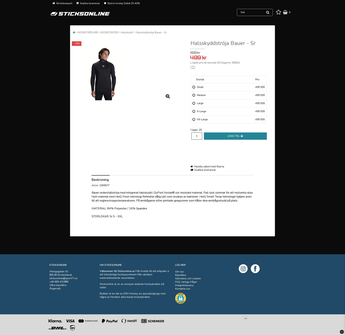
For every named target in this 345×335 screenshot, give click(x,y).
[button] (278, 12)
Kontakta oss (182, 288)
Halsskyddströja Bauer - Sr (151, 32)
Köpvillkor (180, 275)
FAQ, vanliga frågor (186, 282)
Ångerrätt (55, 288)
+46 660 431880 (58, 281)
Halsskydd (127, 32)
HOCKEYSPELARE (87, 32)
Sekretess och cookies (188, 278)
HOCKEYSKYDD (109, 32)
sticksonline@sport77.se (63, 278)
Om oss (179, 271)
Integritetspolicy (184, 285)
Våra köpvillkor (58, 285)
